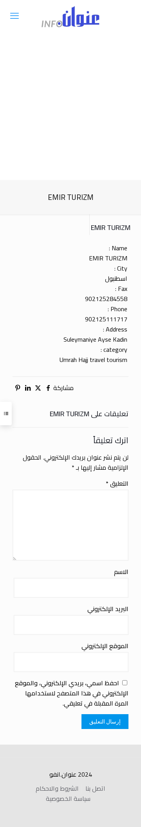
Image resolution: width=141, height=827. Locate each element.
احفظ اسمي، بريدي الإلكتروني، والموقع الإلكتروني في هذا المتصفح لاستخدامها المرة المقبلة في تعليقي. (71, 693)
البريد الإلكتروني (107, 609)
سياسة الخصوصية (68, 798)
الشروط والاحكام (57, 788)
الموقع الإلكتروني (104, 646)
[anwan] (70, 15)
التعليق (117, 483)
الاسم (121, 572)
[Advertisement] (70, 105)
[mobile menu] (14, 15)
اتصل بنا (95, 788)
